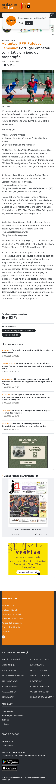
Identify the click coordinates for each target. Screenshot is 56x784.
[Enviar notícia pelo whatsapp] (14, 65)
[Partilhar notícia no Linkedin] (11, 65)
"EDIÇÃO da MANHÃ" (11, 659)
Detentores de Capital (11, 614)
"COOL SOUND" (8, 665)
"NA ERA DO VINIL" (10, 681)
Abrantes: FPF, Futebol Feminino (19, 330)
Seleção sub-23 (11, 335)
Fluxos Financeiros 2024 (12, 618)
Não (21, 22)
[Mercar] (28, 451)
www (16, 534)
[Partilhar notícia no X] (8, 65)
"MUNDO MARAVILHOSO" (13, 675)
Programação (8, 711)
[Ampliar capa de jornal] (28, 503)
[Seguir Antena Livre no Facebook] (3, 637)
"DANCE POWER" (37, 665)
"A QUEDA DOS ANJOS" (40, 686)
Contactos (6, 631)
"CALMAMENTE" (9, 692)
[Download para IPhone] (28, 768)
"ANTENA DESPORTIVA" (40, 675)
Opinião (5, 724)
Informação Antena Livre (12, 715)
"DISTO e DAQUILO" (38, 670)
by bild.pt (6, 779)
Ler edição (42, 534)
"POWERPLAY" (36, 681)
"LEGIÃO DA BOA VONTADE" (42, 697)
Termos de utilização (11, 627)
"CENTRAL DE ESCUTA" (39, 659)
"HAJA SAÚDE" (8, 697)
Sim (28, 22)
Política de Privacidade (12, 623)
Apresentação (8, 605)
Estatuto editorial (9, 610)
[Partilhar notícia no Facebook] (5, 65)
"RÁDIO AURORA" (9, 670)
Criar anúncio (8, 745)
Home (4, 40)
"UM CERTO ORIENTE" (39, 692)
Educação (12, 40)
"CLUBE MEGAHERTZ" (11, 686)
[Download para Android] (26, 761)
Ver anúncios (7, 741)
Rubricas (5, 720)
